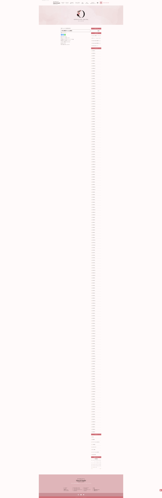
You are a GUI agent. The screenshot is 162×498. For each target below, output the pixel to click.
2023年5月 (93, 93)
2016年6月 (93, 285)
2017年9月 (93, 247)
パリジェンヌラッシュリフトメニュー (78, 489)
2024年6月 (93, 73)
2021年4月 (93, 151)
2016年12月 (93, 270)
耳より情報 (93, 449)
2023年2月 (93, 98)
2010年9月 (93, 424)
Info (83, 3)
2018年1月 (93, 237)
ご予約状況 (93, 444)
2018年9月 (93, 217)
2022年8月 (93, 111)
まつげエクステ (75, 490)
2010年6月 (93, 429)
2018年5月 (93, 227)
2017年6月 (93, 255)
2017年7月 (93, 252)
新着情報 (93, 439)
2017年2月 (93, 265)
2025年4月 (93, 58)
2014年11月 (93, 333)
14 (93, 464)
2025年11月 (93, 53)
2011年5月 (93, 414)
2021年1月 (93, 159)
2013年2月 (93, 381)
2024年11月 (93, 68)
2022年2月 (93, 126)
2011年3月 (93, 416)
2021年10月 (93, 136)
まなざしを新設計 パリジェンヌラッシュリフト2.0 (96, 35)
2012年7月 (93, 396)
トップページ (57, 3)
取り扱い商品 (94, 454)
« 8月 (91, 468)
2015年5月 (93, 318)
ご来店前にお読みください (92, 3)
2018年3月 (93, 232)
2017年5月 (93, 257)
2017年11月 (93, 242)
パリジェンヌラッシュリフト (76, 487)
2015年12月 (93, 300)
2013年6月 (93, 371)
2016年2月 (93, 295)
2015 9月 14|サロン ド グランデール (45, 0)
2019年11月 (93, 189)
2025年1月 (93, 63)
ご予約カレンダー (97, 3)
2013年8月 (93, 366)
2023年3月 (93, 96)
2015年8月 (93, 310)
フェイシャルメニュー (78, 3)
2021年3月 (93, 154)
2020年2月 (93, 184)
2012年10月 (93, 391)
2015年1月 (93, 328)
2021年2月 (93, 156)
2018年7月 (93, 222)
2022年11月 (93, 103)
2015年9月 (93, 308)
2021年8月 (93, 141)
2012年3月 (93, 401)
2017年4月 (93, 260)
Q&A (87, 3)
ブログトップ (96, 28)
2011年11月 (93, 406)
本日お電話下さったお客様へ (67, 30)
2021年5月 (93, 149)
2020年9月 (93, 169)
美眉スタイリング (72, 3)
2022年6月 (93, 116)
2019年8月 (93, 194)
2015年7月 (93, 313)
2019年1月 (93, 207)
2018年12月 (93, 209)
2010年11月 (93, 421)
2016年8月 (93, 280)
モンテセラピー (86, 488)
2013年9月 (93, 363)
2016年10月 (93, 275)
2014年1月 (93, 353)
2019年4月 (93, 202)
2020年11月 (93, 164)
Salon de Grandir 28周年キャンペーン (96, 40)
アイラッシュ (67, 3)
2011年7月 (93, 411)
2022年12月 (93, 101)
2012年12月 (93, 386)
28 (93, 467)
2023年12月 (93, 83)
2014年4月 (93, 348)
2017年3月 (93, 262)
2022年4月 (93, 121)
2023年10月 (93, 88)
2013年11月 (93, 358)
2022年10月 (93, 106)
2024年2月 (93, 78)
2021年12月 (93, 131)
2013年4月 (93, 376)
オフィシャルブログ (66, 490)
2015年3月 (93, 323)
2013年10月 (93, 361)
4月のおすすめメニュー (95, 45)
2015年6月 (93, 315)
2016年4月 (93, 290)
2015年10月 (93, 305)
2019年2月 (93, 204)
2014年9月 (93, 338)
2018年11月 (93, 212)
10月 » (100, 468)
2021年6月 (93, 146)
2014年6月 (93, 343)
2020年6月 (93, 174)
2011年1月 (93, 419)
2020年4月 (93, 179)
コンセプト (63, 3)
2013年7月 (93, 368)
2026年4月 (93, 50)
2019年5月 (93, 199)
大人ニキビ (85, 490)
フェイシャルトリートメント (87, 489)
